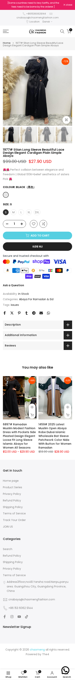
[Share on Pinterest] (19, 313)
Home (7, 43)
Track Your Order (14, 520)
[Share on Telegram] (34, 313)
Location (34, 21)
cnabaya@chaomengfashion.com (38, 17)
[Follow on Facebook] (4, 616)
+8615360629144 (36, 13)
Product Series (12, 487)
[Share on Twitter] (12, 313)
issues (15, 305)
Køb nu (37, 246)
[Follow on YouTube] (19, 616)
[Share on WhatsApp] (48, 313)
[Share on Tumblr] (26, 313)
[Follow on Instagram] (12, 616)
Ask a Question (13, 285)
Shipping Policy (13, 507)
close (68, 5)
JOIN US (8, 527)
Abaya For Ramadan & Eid (36, 299)
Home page (11, 481)
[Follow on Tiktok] (26, 616)
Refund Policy (12, 500)
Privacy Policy (12, 494)
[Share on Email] (41, 313)
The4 (45, 654)
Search (7, 549)
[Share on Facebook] (4, 313)
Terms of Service (14, 513)
